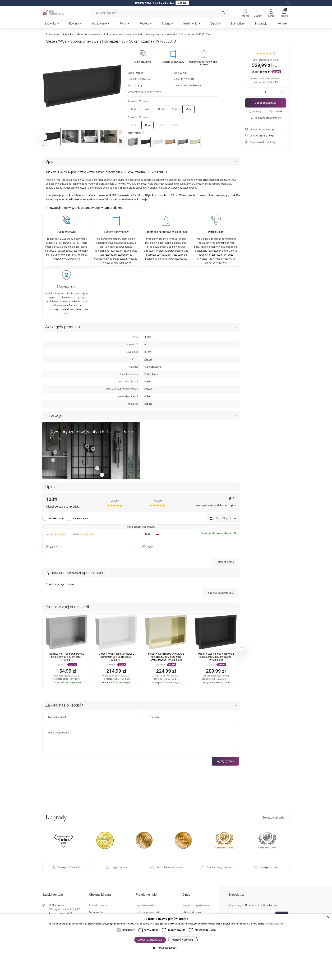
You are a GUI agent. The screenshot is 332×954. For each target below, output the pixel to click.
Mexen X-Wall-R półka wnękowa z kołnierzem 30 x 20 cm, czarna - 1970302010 (216, 656)
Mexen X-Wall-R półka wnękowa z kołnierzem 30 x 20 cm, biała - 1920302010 (116, 656)
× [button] (328, 917)
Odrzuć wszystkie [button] (182, 940)
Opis (49, 161)
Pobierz (148, 381)
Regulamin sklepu (147, 905)
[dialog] (166, 934)
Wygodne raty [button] (119, 867)
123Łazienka (52, 34)
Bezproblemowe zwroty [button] (169, 867)
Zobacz (182, 2)
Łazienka (68, 34)
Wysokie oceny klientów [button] (219, 867)
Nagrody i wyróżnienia (196, 905)
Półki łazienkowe (113, 34)
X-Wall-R (184, 72)
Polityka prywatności (148, 912)
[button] (284, 12)
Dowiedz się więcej (274, 924)
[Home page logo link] (58, 12)
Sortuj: (219, 518)
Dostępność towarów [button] (69, 867)
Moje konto (96, 912)
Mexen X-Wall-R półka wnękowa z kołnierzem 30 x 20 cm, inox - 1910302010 (66, 656)
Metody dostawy (192, 912)
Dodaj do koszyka (265, 102)
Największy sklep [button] (269, 867)
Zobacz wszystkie (273, 817)
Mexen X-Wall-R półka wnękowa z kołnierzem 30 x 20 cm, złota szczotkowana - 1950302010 (166, 656)
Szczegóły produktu (62, 327)
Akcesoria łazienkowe (88, 34)
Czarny (138, 85)
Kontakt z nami (98, 905)
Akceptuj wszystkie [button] (150, 940)
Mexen (139, 72)
